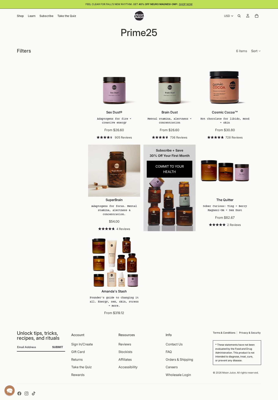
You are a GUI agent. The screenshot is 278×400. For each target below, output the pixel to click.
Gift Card (78, 352)
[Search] (239, 15)
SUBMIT (57, 347)
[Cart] (256, 15)
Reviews (124, 344)
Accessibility (128, 367)
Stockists (125, 352)
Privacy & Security (250, 332)
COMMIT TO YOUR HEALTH (169, 169)
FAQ (169, 352)
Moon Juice (229, 372)
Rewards (77, 375)
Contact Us (174, 344)
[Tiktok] (33, 393)
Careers (172, 367)
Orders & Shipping (179, 359)
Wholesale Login (178, 375)
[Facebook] (19, 393)
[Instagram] (26, 393)
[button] (256, 50)
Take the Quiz (81, 367)
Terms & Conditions (224, 332)
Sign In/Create (82, 344)
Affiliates (125, 359)
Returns (77, 359)
